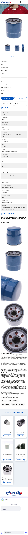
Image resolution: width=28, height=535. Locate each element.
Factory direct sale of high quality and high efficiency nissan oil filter (7, 478)
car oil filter (5, 404)
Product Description (20, 103)
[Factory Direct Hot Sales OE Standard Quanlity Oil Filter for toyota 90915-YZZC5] (20, 422)
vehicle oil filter (13, 401)
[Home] (14, 495)
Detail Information (7, 103)
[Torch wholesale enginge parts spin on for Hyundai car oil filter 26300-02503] (14, 29)
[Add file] (2, 532)
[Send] (26, 532)
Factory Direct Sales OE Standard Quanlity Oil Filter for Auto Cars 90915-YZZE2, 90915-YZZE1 (20, 455)
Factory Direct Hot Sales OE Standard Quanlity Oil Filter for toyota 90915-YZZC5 (21, 432)
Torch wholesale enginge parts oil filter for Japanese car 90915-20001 (7, 432)
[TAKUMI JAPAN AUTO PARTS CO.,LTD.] (6, 2)
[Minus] (26, 500)
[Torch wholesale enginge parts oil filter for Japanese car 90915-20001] (7, 422)
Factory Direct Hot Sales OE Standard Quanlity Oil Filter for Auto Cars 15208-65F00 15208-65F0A (7, 455)
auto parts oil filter (17, 404)
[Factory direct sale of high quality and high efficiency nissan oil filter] (7, 469)
